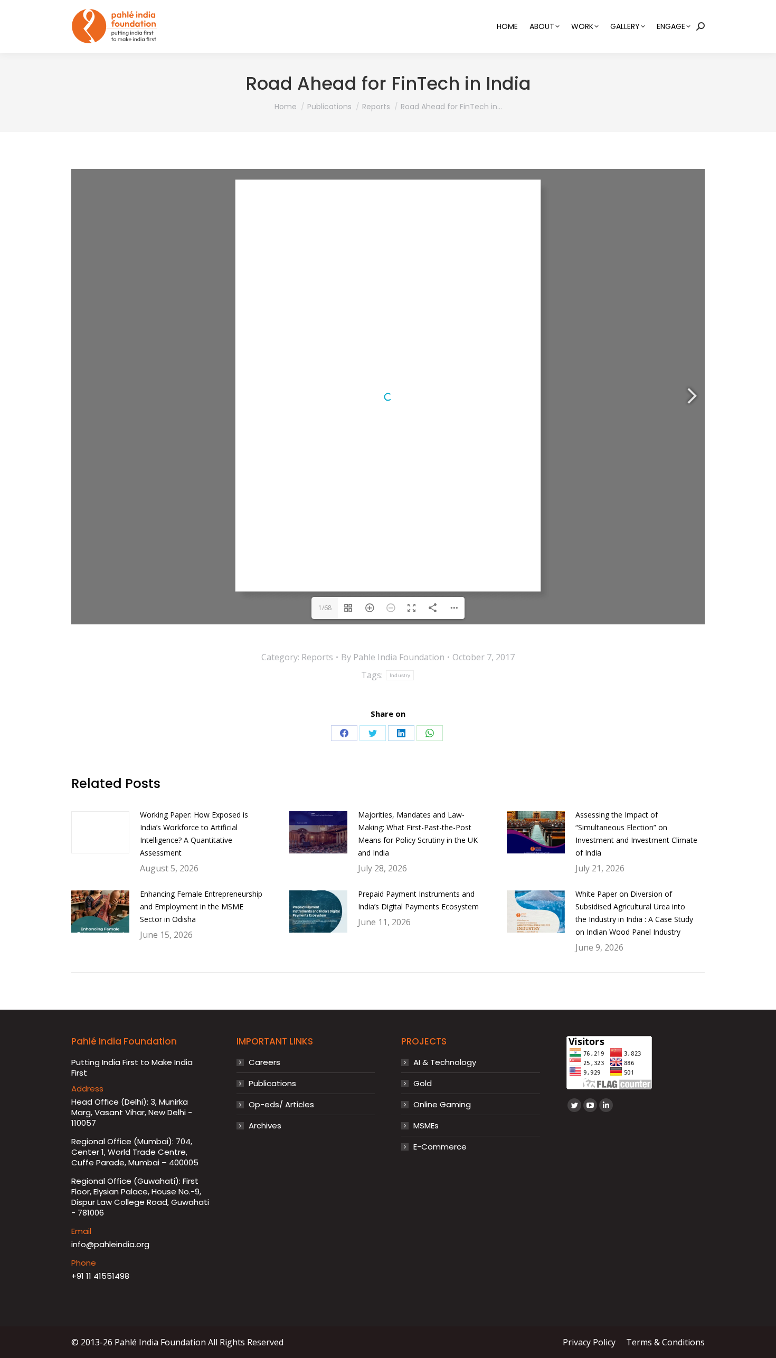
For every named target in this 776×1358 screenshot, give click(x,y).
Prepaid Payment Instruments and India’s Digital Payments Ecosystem (418, 900)
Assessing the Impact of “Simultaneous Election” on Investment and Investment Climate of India (636, 834)
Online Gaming (442, 1104)
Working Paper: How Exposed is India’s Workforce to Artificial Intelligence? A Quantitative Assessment (194, 834)
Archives (265, 1125)
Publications (272, 1083)
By (392, 657)
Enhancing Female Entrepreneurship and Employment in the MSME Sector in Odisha (201, 906)
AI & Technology (444, 1062)
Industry (400, 675)
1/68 (325, 607)
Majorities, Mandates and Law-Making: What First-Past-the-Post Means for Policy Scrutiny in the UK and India (418, 834)
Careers (264, 1062)
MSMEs (426, 1125)
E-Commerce (440, 1147)
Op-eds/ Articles (281, 1104)
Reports (317, 657)
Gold (422, 1083)
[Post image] (100, 832)
